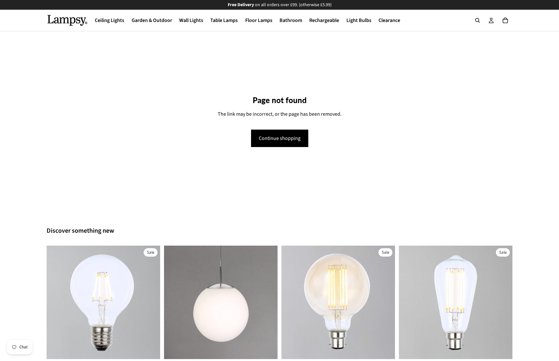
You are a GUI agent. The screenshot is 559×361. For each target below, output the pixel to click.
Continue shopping (280, 138)
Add (390, 349)
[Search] (477, 20)
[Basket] (505, 20)
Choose (155, 349)
